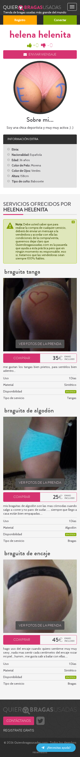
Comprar (21, 358)
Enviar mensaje (42, 54)
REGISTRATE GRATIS (18, 730)
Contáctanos (18, 720)
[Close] (74, 221)
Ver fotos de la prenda (40, 344)
